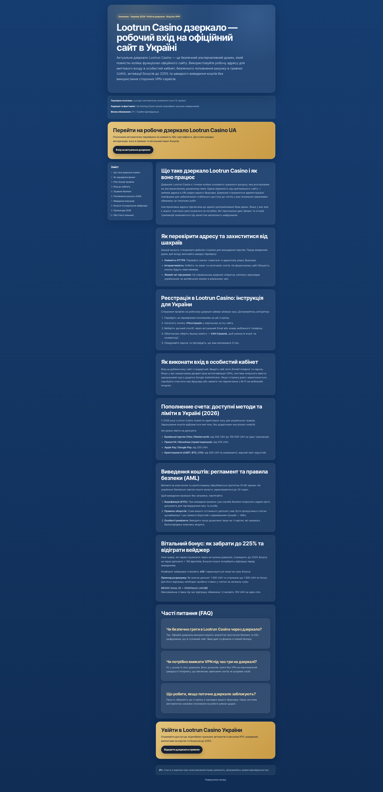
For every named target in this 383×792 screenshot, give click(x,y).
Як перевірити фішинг (124, 177)
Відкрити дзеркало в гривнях (182, 749)
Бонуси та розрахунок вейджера (131, 205)
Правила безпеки (122, 191)
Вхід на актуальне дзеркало (133, 149)
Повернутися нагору (215, 779)
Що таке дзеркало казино (127, 172)
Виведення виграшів (124, 201)
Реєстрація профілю (124, 182)
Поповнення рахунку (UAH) (127, 196)
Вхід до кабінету (122, 186)
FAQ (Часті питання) (124, 215)
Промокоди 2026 (122, 210)
